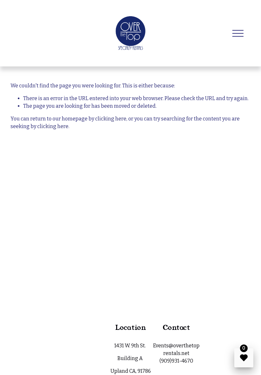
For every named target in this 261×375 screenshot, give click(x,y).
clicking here (110, 119)
